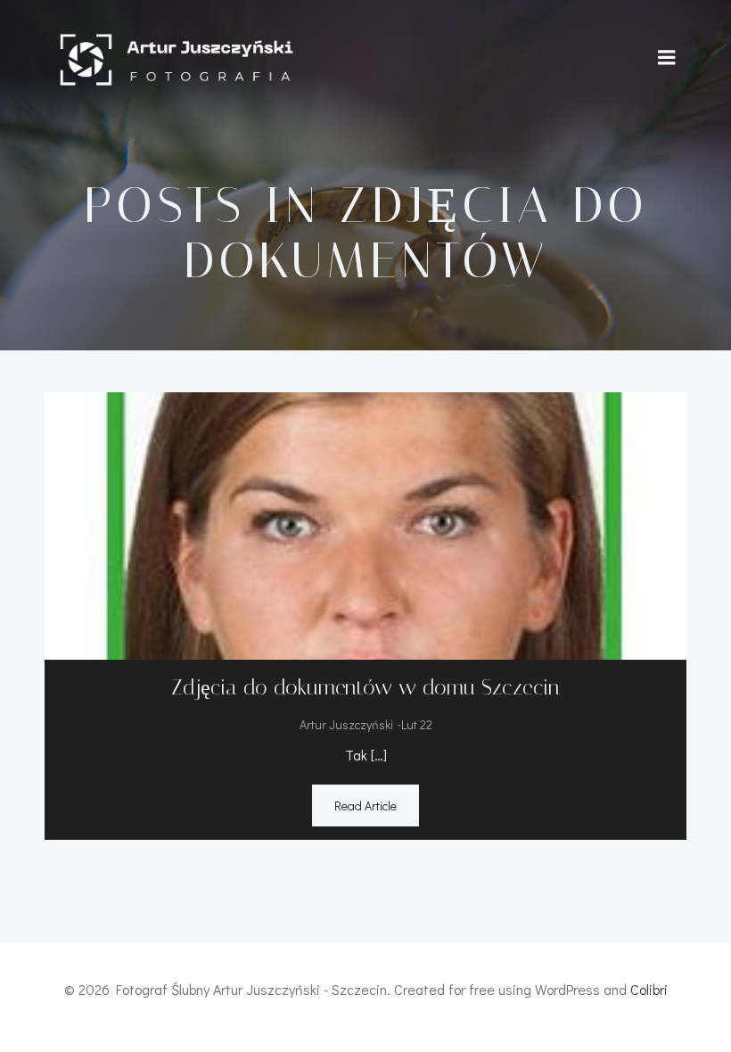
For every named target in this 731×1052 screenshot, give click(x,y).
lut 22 (416, 724)
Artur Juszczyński (346, 724)
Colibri (649, 989)
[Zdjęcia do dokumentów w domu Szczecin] (365, 523)
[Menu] (667, 58)
